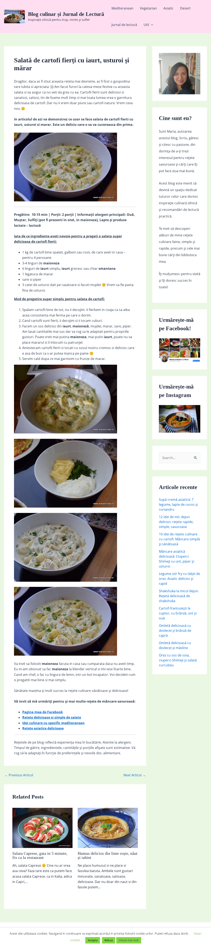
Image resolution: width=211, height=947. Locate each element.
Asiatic (168, 8)
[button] (151, 24)
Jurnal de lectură (124, 24)
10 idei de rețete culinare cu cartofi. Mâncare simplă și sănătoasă (179, 539)
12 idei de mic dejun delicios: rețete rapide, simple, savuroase (176, 522)
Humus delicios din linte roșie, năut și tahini (107, 855)
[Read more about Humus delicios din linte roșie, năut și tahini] (108, 827)
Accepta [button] (92, 940)
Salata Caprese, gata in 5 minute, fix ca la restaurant (39, 855)
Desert (185, 8)
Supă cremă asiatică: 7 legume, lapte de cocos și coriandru (178, 504)
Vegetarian (148, 8)
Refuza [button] (108, 940)
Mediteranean (122, 8)
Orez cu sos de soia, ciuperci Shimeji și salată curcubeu (178, 660)
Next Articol (134, 775)
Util (146, 24)
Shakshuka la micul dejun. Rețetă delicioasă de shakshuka (179, 596)
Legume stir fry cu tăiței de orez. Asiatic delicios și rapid (179, 578)
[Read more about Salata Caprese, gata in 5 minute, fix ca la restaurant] (42, 827)
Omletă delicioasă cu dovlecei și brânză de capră (175, 630)
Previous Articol (19, 775)
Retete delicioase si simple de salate (51, 717)
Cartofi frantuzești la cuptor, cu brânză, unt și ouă (178, 613)
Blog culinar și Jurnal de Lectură (66, 14)
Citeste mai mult (129, 940)
